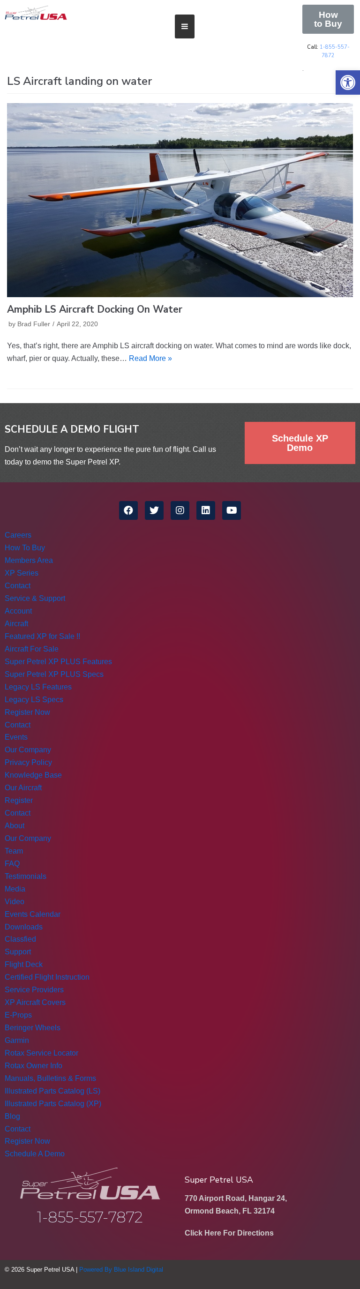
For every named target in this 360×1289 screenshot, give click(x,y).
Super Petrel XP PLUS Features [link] (58, 662)
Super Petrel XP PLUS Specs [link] (54, 674)
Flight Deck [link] (24, 964)
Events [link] (16, 737)
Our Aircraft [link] (23, 788)
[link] (348, 82)
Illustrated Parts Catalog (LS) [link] (52, 1091)
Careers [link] (18, 535)
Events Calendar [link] (32, 914)
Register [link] (19, 800)
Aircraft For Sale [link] (32, 649)
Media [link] (15, 889)
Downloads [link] (24, 927)
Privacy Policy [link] (28, 762)
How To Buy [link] (25, 548)
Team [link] (14, 851)
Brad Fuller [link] (33, 324)
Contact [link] (17, 586)
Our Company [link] (28, 750)
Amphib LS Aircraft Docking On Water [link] (94, 309)
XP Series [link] (21, 573)
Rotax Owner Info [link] (33, 1066)
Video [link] (14, 902)
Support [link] (18, 952)
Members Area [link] (29, 560)
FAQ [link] (12, 864)
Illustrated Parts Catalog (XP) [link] (53, 1104)
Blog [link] (12, 1116)
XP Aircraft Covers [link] (35, 1002)
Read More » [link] (150, 358)
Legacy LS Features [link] (38, 687)
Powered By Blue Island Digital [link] (121, 1269)
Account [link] (18, 611)
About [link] (14, 826)
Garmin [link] (17, 1040)
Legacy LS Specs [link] (34, 700)
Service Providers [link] (34, 990)
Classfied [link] (20, 939)
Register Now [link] (27, 712)
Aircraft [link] (16, 624)
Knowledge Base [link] (33, 775)
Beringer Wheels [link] (32, 1028)
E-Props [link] (18, 1015)
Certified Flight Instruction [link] (47, 977)
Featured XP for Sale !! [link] (42, 636)
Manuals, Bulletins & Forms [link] (50, 1078)
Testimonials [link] (25, 876)
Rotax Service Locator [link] (41, 1053)
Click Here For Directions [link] (229, 1233)
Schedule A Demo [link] (35, 1154)
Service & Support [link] (35, 598)
